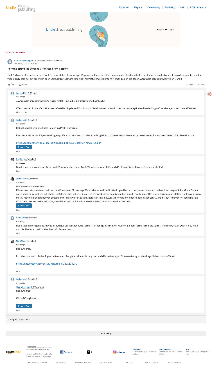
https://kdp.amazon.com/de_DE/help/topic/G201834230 (46, 263)
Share (24, 84)
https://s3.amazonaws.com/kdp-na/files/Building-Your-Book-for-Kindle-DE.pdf (58, 142)
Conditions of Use (106, 362)
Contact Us (129, 362)
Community (153, 7)
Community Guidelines (83, 362)
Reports (138, 7)
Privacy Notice (61, 362)
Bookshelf (124, 7)
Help (182, 7)
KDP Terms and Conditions (37, 362)
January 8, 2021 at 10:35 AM (26, 63)
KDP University (198, 7)
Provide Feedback (174, 362)
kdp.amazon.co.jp (151, 362)
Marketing (170, 7)
